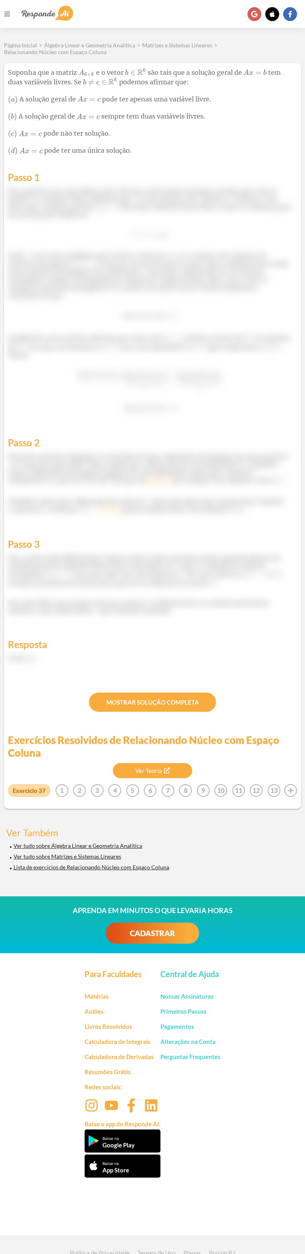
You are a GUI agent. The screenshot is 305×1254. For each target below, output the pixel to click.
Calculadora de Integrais (118, 1041)
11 (238, 790)
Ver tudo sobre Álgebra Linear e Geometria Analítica (78, 845)
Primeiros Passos (183, 1011)
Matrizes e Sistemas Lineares (177, 45)
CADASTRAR (152, 933)
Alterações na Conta (188, 1041)
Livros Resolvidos (108, 1026)
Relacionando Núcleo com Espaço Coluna (55, 52)
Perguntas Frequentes (190, 1056)
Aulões (94, 1011)
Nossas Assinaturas (187, 996)
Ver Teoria (148, 770)
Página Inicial (20, 45)
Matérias (97, 996)
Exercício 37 (29, 790)
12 (256, 790)
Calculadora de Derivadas (119, 1056)
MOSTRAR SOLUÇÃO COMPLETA (152, 702)
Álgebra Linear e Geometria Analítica (89, 45)
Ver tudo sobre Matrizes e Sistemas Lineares (67, 856)
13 (274, 790)
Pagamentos (177, 1026)
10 (220, 790)
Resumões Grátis (108, 1071)
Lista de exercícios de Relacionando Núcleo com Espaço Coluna (91, 867)
